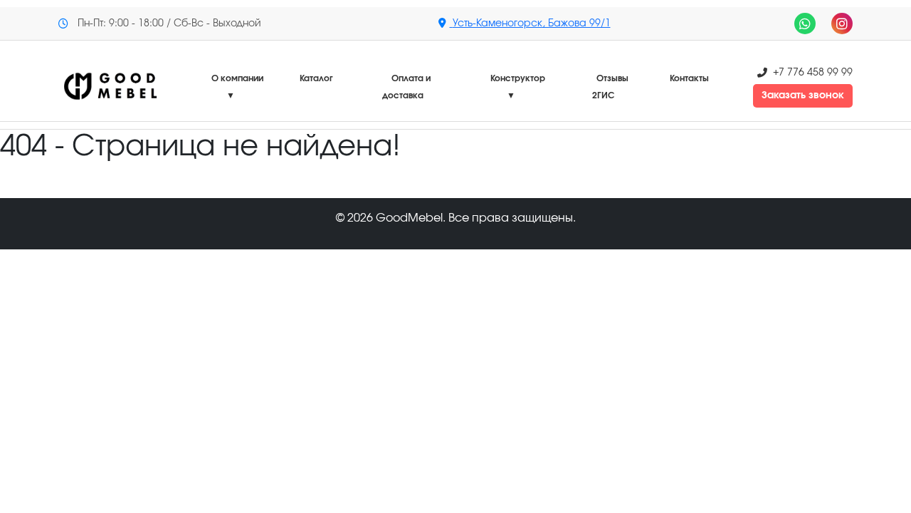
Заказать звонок (803, 95)
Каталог (316, 78)
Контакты (689, 78)
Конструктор (517, 87)
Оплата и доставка (406, 87)
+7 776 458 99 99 (813, 73)
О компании (237, 87)
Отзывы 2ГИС (610, 87)
